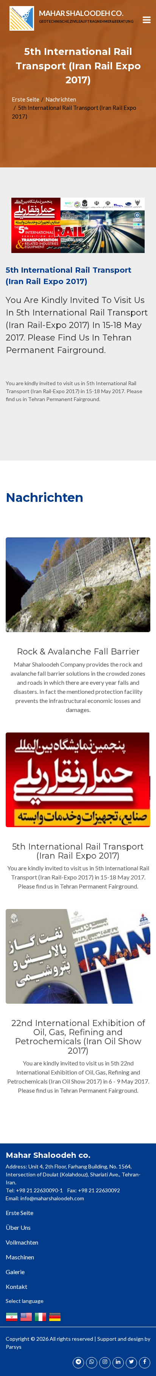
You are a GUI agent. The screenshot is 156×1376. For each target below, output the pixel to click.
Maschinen (20, 1256)
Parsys (14, 1346)
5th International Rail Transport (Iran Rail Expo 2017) (78, 851)
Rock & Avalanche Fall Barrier (78, 652)
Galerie (15, 1271)
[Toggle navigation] (146, 21)
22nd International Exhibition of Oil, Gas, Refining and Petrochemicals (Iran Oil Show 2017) (78, 1037)
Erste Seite (25, 99)
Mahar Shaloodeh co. (86, 16)
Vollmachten (22, 1242)
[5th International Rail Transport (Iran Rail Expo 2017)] (78, 225)
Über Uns (18, 1227)
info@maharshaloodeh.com (52, 1198)
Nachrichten (60, 99)
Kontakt (16, 1286)
